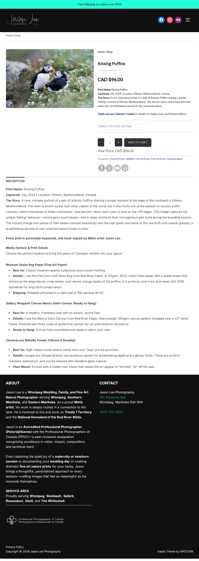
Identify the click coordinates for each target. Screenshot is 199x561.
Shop (18, 35)
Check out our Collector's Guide (116, 113)
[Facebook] (161, 20)
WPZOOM (186, 551)
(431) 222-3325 (111, 412)
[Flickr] (178, 20)
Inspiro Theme (166, 551)
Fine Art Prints (142, 158)
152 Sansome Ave (113, 397)
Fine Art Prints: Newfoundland (167, 158)
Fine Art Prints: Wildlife (122, 158)
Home (9, 35)
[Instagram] (170, 20)
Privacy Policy (15, 547)
